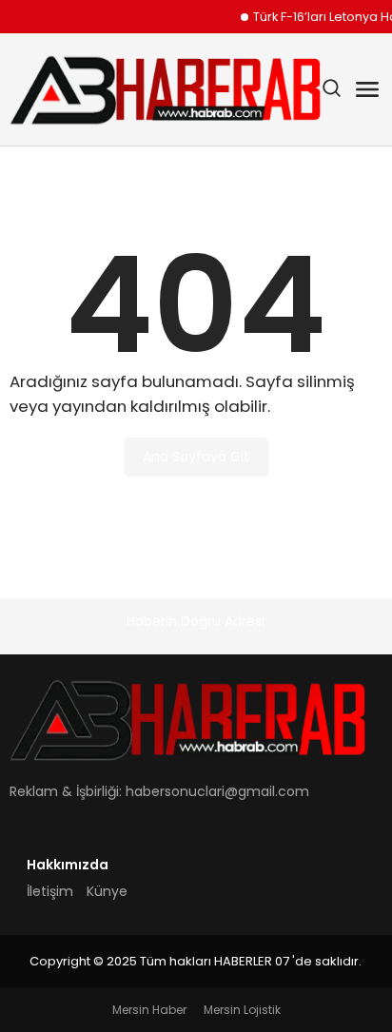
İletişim (50, 891)
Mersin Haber (149, 1010)
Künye (107, 891)
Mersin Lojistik (242, 1010)
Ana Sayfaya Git (196, 456)
